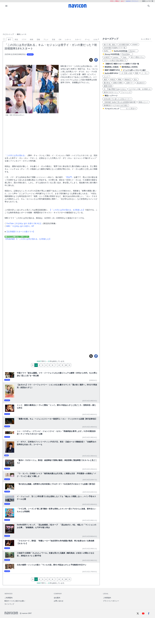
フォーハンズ (126, 92)
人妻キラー (130, 83)
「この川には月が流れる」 (15, 155)
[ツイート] (91, 60)
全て (9, 39)
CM (60, 39)
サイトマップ (9, 604)
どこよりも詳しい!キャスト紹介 (134, 70)
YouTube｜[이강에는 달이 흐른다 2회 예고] (24, 223)
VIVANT (135, 44)
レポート (68, 39)
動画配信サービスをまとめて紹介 (116, 105)
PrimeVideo (127, 54)
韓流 (16, 39)
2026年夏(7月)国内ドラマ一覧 (114, 48)
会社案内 (57, 598)
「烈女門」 (69, 177)
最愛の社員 (108, 86)
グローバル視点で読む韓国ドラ (115, 60)
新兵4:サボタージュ (111, 92)
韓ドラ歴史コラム (137, 57)
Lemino (116, 57)
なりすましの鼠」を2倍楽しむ (140, 89)
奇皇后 (112, 79)
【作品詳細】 (10, 239)
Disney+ (133, 51)
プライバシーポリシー (111, 601)
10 (66, 365)
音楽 (53, 39)
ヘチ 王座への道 (126, 73)
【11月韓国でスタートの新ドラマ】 (20, 232)
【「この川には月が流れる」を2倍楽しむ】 (67, 210)
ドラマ (24, 39)
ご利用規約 (107, 598)
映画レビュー (143, 102)
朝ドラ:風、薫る (109, 44)
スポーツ (78, 39)
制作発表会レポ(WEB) (130, 67)
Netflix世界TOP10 (111, 73)
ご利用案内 (8, 598)
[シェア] (96, 60)
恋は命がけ (141, 83)
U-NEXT (107, 57)
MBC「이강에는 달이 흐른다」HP (20, 226)
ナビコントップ (8, 34)
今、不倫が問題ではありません (115, 89)
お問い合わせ (58, 601)
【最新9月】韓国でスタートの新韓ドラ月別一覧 (122, 64)
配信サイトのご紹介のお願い (15, 601)
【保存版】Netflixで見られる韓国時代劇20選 (119, 102)
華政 (119, 79)
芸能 (38, 39)
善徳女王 (127, 79)
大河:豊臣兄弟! (124, 44)
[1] (32, 365)
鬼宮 (105, 79)
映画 (31, 39)
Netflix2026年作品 (120, 51)
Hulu (125, 57)
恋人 (135, 79)
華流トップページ (111, 95)
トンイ (106, 76)
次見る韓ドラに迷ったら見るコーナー (117, 99)
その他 (95, 39)
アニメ (46, 39)
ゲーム (87, 39)
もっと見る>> (128, 108)
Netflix (107, 51)
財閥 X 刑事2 (118, 83)
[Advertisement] (77, 21)
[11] (69, 365)
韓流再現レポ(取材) (112, 67)
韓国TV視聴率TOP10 (112, 70)
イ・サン (144, 73)
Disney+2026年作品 (112, 54)
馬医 (136, 73)
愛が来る (107, 83)
